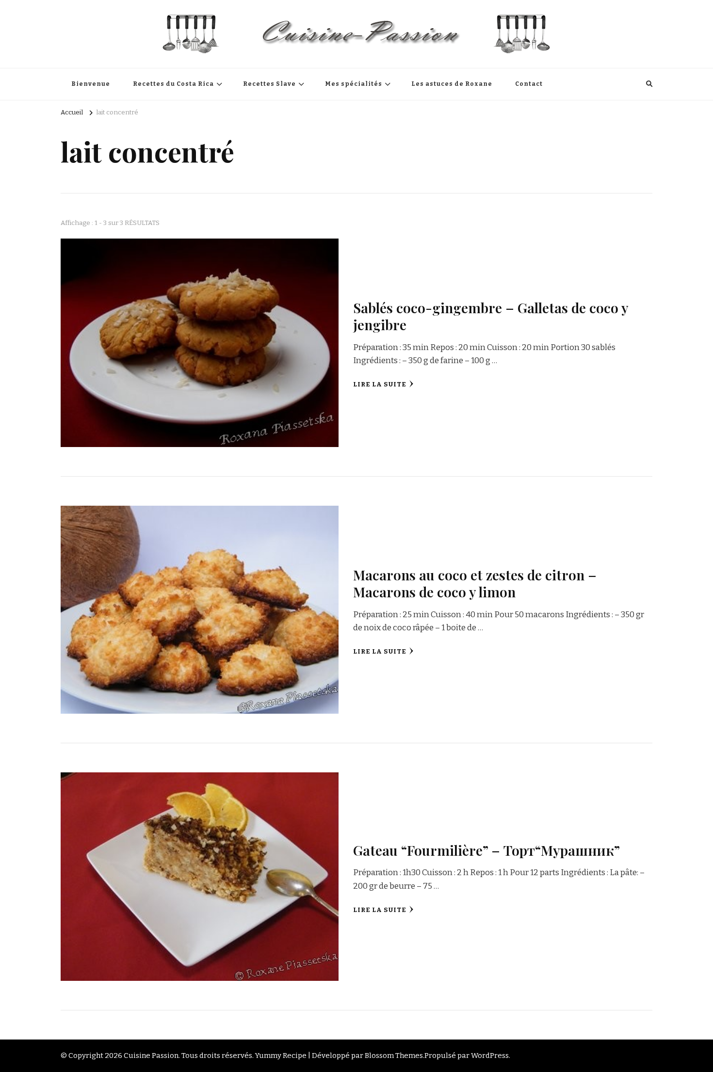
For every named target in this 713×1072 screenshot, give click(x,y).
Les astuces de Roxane (451, 83)
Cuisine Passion (151, 1055)
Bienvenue (90, 83)
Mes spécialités (353, 83)
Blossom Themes (394, 1055)
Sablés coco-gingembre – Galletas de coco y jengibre (490, 316)
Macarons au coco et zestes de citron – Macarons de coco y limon (475, 583)
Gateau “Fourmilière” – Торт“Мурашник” (486, 850)
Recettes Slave (269, 83)
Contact (529, 83)
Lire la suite (379, 384)
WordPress (490, 1055)
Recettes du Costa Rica (173, 83)
